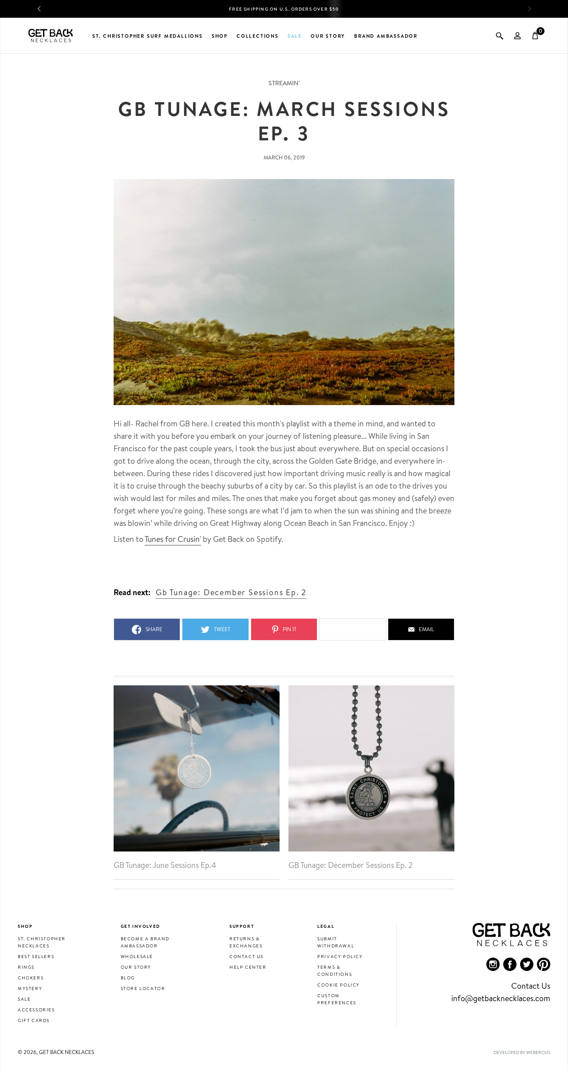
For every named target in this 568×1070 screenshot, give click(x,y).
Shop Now (317, 12)
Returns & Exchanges (245, 942)
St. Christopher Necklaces (42, 942)
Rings (26, 967)
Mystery (30, 988)
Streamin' (284, 83)
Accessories (36, 1009)
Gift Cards (34, 1020)
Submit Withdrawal (335, 942)
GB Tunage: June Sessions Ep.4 (165, 865)
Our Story (136, 967)
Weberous (538, 1052)
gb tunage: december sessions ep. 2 (231, 592)
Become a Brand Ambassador (145, 942)
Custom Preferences (336, 999)
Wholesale (137, 956)
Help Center (248, 967)
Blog (128, 978)
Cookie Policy (338, 985)
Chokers (30, 978)
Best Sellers (36, 956)
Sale (24, 999)
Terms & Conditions (334, 970)
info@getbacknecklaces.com (500, 998)
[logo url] (50, 35)
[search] (499, 35)
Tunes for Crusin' (173, 539)
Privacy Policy (340, 956)
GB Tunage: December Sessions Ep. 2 (350, 865)
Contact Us (246, 956)
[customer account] (517, 35)
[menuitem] (493, 964)
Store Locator (143, 988)
